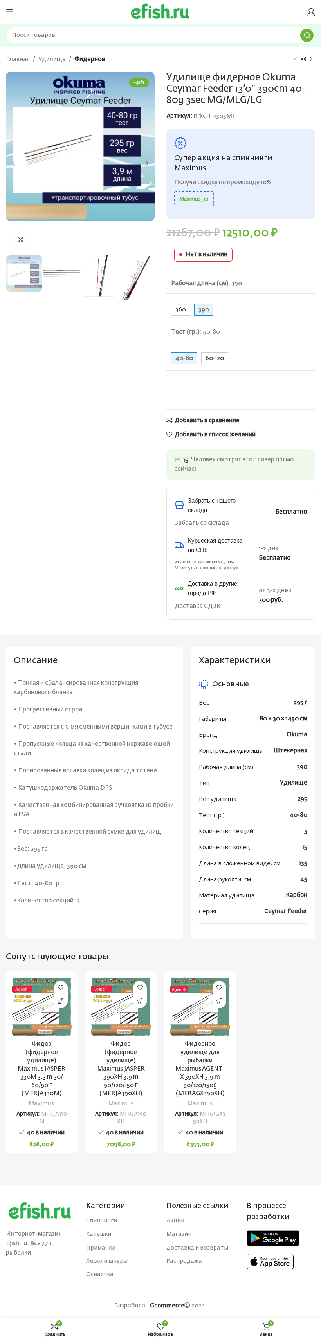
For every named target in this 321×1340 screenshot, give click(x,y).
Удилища (52, 59)
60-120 (215, 358)
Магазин (178, 1234)
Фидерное (89, 59)
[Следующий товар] (311, 59)
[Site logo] (160, 11)
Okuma (297, 735)
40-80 (298, 815)
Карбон (296, 895)
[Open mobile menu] (10, 12)
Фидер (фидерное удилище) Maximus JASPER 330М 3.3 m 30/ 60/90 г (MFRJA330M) (41, 1068)
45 (303, 879)
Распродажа (184, 1261)
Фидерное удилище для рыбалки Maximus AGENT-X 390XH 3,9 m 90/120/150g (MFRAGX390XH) (200, 1068)
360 (180, 310)
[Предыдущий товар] (295, 59)
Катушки (98, 1234)
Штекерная (290, 751)
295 (302, 799)
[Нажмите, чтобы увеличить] (20, 240)
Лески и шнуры (107, 1261)
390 (302, 767)
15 (304, 847)
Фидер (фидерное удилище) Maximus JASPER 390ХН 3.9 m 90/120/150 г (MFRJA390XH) (121, 1068)
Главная (18, 59)
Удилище (293, 783)
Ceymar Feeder (285, 911)
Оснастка (100, 1274)
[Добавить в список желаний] (61, 988)
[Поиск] (307, 35)
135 (303, 863)
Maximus (41, 1104)
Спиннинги (101, 1221)
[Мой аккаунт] (311, 12)
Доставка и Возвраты (197, 1248)
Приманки (100, 1248)
